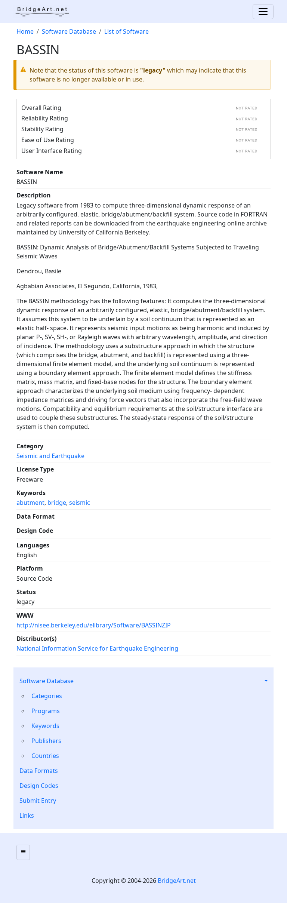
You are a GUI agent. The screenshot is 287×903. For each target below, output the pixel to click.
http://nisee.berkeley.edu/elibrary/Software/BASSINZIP (93, 625)
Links (26, 815)
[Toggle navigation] (263, 11)
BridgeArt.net (177, 880)
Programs (45, 711)
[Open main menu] (23, 852)
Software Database (46, 681)
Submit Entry (37, 800)
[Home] (44, 11)
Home (25, 31)
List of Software (126, 31)
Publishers (46, 741)
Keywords (45, 726)
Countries (45, 756)
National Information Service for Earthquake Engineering (97, 648)
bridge (56, 502)
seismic (79, 502)
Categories (46, 696)
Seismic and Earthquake (50, 456)
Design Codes (38, 785)
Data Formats (38, 771)
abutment (30, 502)
